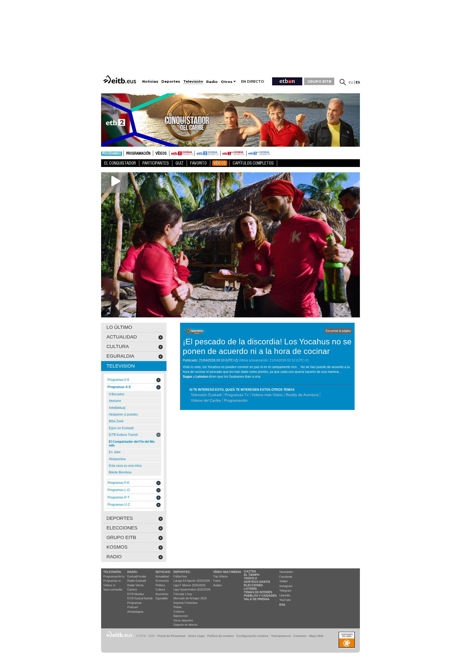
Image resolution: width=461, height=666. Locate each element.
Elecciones (253, 585)
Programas (111, 153)
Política (160, 585)
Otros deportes (183, 620)
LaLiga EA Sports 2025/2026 (191, 580)
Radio (114, 556)
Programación (138, 153)
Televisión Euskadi (206, 395)
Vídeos (161, 153)
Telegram (285, 590)
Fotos (217, 580)
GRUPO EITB (319, 81)
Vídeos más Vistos (267, 395)
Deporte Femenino (185, 602)
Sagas (187, 376)
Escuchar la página (338, 330)
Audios (217, 585)
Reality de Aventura (302, 395)
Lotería (250, 588)
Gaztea (132, 589)
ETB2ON (249, 153)
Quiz (180, 163)
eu (351, 82)
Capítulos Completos (253, 163)
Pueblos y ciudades (260, 595)
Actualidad (162, 576)
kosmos (117, 547)
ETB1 (182, 153)
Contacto (300, 635)
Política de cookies (220, 635)
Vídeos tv (109, 585)
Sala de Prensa (256, 599)
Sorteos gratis (257, 581)
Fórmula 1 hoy (182, 594)
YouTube (285, 599)
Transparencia (281, 635)
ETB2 (207, 153)
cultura (117, 346)
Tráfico (250, 578)
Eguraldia (162, 598)
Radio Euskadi (136, 580)
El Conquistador (120, 163)
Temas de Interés (258, 592)
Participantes (155, 163)
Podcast (132, 607)
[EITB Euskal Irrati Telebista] (120, 79)
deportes (119, 518)
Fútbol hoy (180, 576)
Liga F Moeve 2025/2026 (189, 585)
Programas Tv (237, 395)
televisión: (112, 571)
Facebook (285, 576)
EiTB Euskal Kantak (140, 598)
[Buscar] (343, 82)
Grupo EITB (121, 537)
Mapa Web (316, 635)
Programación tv (114, 576)
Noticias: (163, 571)
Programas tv (112, 580)
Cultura (160, 589)
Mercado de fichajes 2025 (190, 598)
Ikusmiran (162, 594)
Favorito (198, 163)
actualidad (121, 337)
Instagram (285, 586)
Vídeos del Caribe (206, 400)
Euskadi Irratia (136, 576)
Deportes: (181, 571)
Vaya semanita (112, 589)
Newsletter (286, 571)
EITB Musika (135, 594)
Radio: (132, 571)
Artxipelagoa (135, 611)
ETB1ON (223, 153)
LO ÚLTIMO (119, 327)
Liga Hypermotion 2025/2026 (191, 589)
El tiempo (252, 574)
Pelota (177, 607)
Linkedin (284, 595)
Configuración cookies (252, 635)
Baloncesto (180, 615)
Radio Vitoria (135, 585)
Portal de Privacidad (171, 635)
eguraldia (120, 356)
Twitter (283, 581)
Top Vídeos (220, 576)
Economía (162, 580)
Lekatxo (202, 376)
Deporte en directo (185, 624)
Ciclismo (178, 611)
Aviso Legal (196, 635)
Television (120, 366)
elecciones (121, 528)
